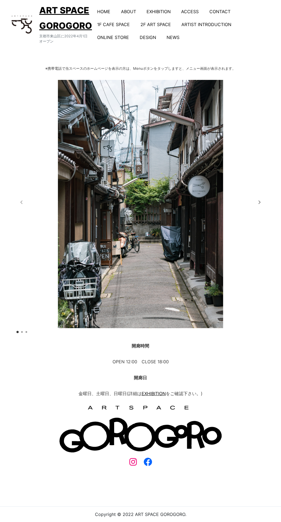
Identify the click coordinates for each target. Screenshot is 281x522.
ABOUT (128, 11)
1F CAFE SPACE (113, 24)
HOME (103, 11)
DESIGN (148, 37)
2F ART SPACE (155, 24)
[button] (259, 202)
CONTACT (220, 11)
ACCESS (190, 11)
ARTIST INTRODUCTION (206, 24)
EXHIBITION (159, 11)
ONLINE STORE (113, 37)
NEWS (173, 37)
